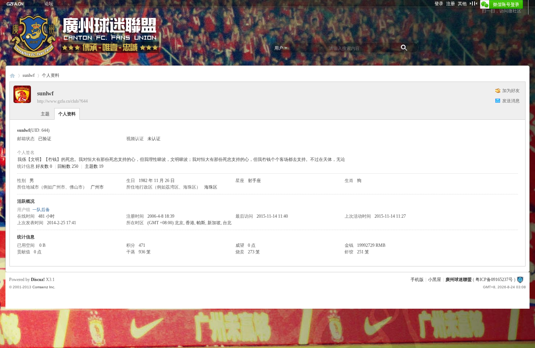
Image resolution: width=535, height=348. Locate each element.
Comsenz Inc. (43, 287)
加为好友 (511, 90)
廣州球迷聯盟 (12, 75)
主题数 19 (94, 166)
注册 (450, 3)
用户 (278, 48)
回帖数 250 (68, 166)
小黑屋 (434, 279)
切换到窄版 (473, 3)
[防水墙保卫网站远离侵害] (520, 279)
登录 (439, 3)
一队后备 (41, 209)
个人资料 (67, 113)
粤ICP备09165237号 (494, 279)
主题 (45, 113)
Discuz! (38, 279)
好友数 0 (44, 166)
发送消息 (511, 100)
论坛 (48, 3)
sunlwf (29, 75)
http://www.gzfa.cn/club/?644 (62, 101)
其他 (462, 3)
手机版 (417, 279)
